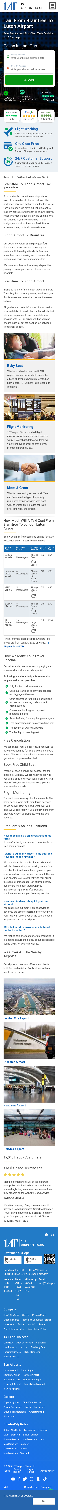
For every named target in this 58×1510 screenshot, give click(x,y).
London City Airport (16, 1018)
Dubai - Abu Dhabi (12, 1430)
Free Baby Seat (38, 1347)
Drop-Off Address (18, 66)
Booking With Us (11, 1356)
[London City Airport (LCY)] (29, 996)
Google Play (11, 1260)
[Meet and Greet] (29, 468)
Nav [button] (52, 5)
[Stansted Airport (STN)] (29, 1040)
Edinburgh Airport (12, 1384)
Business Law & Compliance (31, 1324)
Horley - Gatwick (11, 1439)
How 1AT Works (11, 1315)
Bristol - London (30, 1434)
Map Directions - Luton (33, 1439)
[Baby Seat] (29, 346)
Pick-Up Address (18, 54)
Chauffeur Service (32, 1402)
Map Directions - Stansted (16, 1453)
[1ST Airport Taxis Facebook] (20, 1479)
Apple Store (31, 1260)
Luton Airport (27, 1370)
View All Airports (12, 1389)
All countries (10, 1416)
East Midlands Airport (34, 1384)
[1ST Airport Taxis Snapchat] (39, 1479)
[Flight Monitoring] (29, 407)
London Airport (11, 1370)
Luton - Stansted (12, 1434)
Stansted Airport (14, 1062)
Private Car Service (13, 1407)
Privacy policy (17, 1470)
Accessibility (48, 1471)
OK (43, 1501)
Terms (7, 1471)
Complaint (41, 1342)
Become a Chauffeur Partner (37, 1320)
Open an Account (24, 1342)
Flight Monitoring (20, 427)
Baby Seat (15, 366)
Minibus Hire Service (35, 1407)
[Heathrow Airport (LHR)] (29, 1084)
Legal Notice (30, 1470)
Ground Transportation (15, 1412)
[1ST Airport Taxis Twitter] (26, 1479)
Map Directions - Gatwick (16, 1448)
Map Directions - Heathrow (16, 1444)
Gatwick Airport (14, 1149)
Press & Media (39, 1315)
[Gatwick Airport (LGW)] (29, 1127)
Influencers (9, 1324)
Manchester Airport (32, 1379)
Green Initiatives (11, 1320)
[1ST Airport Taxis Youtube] (14, 1479)
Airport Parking (36, 1412)
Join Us (23, 1347)
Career (25, 1315)
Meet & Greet (17, 488)
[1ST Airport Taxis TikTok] (45, 1479)
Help (52, 1234)
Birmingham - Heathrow (36, 1430)
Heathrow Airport (15, 1105)
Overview (8, 1342)
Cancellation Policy (37, 1329)
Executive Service (12, 1352)
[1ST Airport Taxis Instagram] (32, 1479)
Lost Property (10, 1347)
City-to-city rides (11, 1402)
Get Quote (29, 79)
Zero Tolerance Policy (14, 1329)
